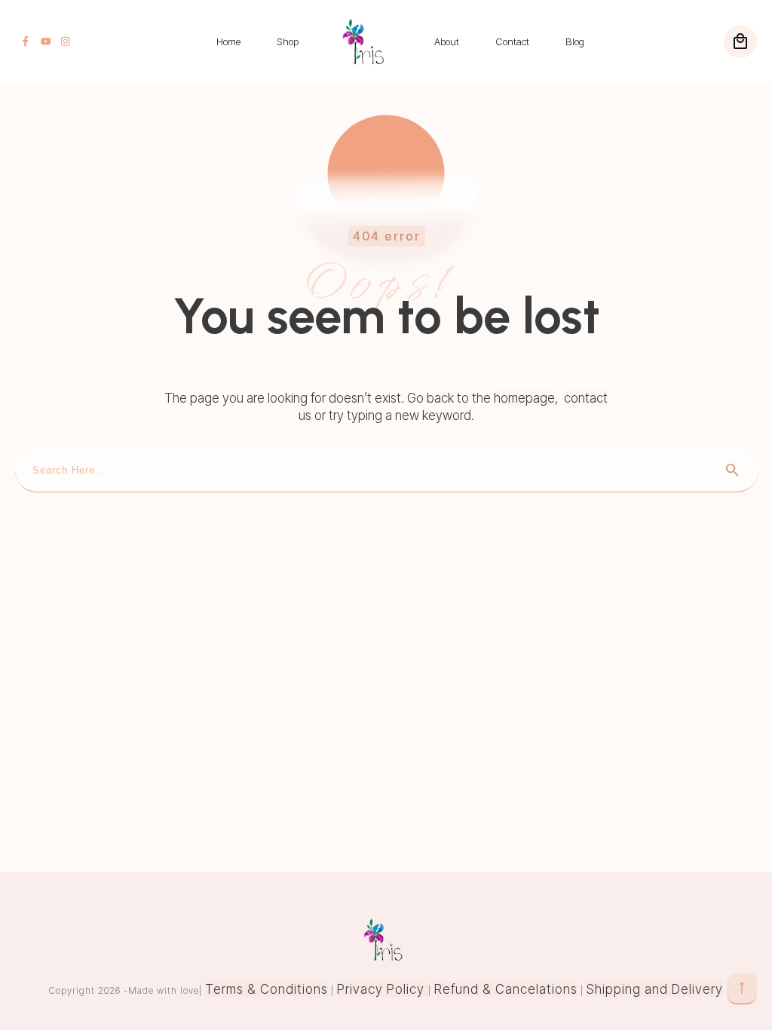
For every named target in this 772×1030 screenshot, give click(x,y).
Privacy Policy (382, 989)
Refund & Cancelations (505, 989)
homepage (524, 398)
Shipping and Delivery (655, 989)
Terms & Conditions (266, 989)
